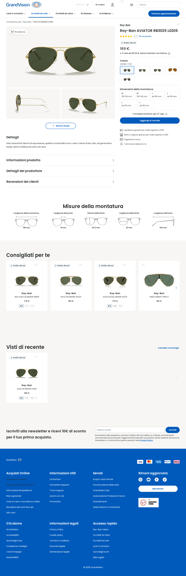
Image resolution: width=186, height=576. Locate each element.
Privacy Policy (146, 440)
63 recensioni (145, 36)
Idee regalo (98, 557)
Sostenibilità (12, 557)
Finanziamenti (100, 501)
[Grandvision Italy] (157, 480)
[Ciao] (82, 4)
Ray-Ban (27, 22)
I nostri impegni (14, 551)
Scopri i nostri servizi (103, 479)
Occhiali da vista (64, 13)
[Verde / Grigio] (157, 70)
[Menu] (9, 288)
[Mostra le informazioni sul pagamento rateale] (169, 53)
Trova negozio (57, 490)
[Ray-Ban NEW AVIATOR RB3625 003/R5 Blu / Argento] (32, 305)
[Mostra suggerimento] (166, 114)
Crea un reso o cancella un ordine (23, 501)
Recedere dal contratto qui (19, 507)
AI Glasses (86, 13)
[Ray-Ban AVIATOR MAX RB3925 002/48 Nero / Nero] (115, 305)
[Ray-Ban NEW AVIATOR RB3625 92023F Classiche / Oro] (26, 305)
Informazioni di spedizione (19, 490)
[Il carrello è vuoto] (131, 4)
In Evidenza (105, 13)
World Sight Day (14, 540)
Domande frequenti (59, 484)
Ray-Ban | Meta (100, 529)
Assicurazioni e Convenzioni (106, 507)
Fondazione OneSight (16, 546)
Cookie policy (56, 535)
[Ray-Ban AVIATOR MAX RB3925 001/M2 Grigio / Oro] (120, 305)
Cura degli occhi (101, 551)
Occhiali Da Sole (101, 540)
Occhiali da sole (39, 13)
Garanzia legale (57, 546)
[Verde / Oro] (127, 70)
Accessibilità (12, 535)
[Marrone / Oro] (173, 70)
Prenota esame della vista (106, 484)
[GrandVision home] (25, 460)
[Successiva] (176, 288)
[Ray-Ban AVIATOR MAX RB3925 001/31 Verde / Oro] (109, 305)
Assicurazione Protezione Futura (109, 496)
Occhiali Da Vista (101, 535)
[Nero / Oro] (127, 79)
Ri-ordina (100, 4)
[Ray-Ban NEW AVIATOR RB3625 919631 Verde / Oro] (21, 305)
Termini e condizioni (59, 540)
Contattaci (55, 479)
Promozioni (55, 501)
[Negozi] (112, 4)
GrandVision (12, 529)
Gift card (10, 512)
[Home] (24, 5)
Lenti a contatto (14, 13)
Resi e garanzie (13, 496)
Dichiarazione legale (60, 551)
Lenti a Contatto (101, 546)
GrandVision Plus (101, 490)
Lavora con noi (57, 496)
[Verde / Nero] (142, 70)
